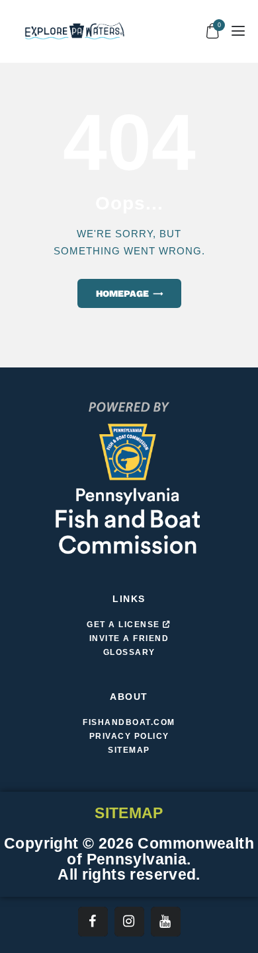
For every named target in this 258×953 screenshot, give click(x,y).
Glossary (129, 652)
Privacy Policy (129, 736)
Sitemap (129, 750)
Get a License (125, 624)
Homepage (122, 293)
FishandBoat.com (129, 722)
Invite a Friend (129, 638)
